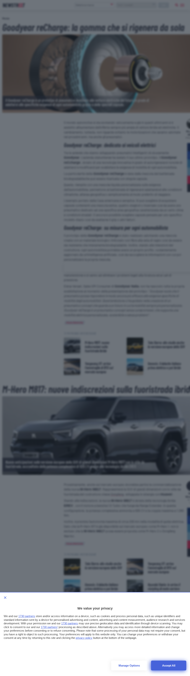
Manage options (129, 665)
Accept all (168, 665)
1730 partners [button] (26, 616)
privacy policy (84, 637)
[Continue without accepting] (5, 597)
